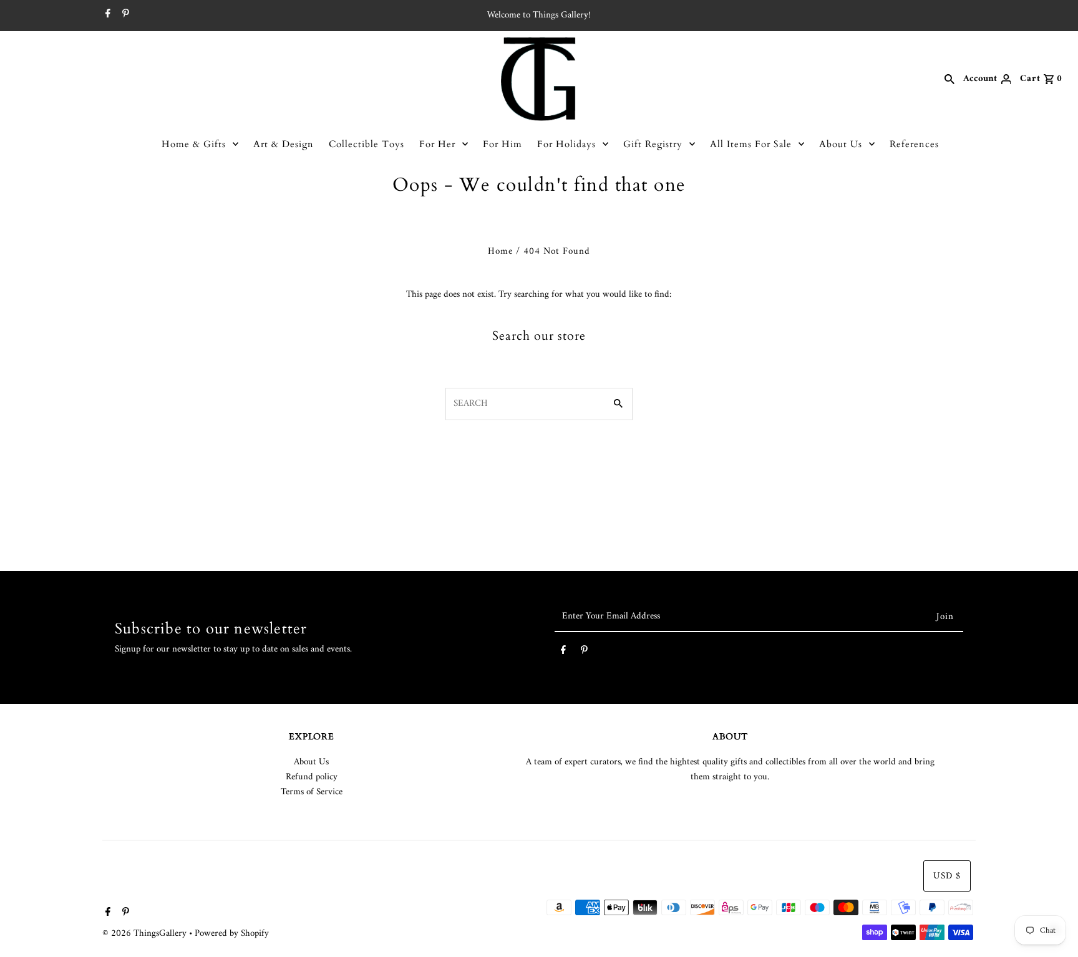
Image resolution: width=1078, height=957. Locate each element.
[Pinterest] (124, 15)
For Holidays (566, 144)
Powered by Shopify (232, 933)
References (914, 144)
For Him (502, 144)
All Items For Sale (751, 144)
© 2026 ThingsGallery (145, 933)
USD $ (947, 876)
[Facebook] (106, 15)
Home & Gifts (194, 144)
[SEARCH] (949, 79)
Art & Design (283, 144)
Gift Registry (652, 144)
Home (500, 251)
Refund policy (311, 777)
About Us (840, 144)
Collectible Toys (366, 144)
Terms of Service (311, 792)
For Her (437, 144)
